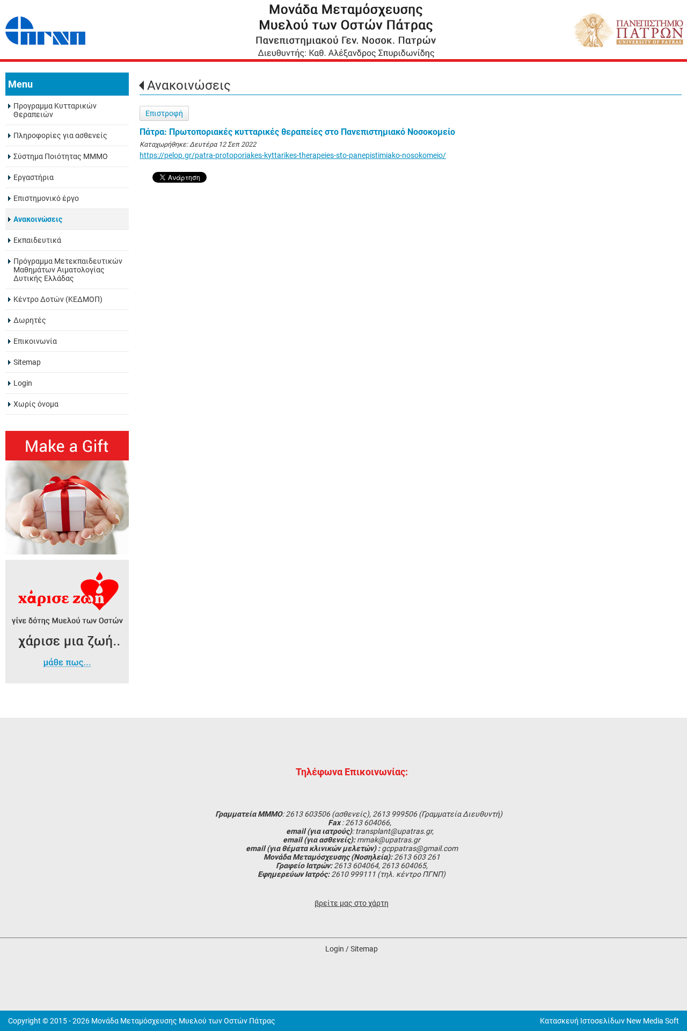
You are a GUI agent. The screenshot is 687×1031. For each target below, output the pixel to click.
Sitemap (364, 949)
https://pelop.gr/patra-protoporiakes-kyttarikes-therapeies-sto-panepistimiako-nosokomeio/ (293, 155)
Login (334, 949)
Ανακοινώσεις (189, 85)
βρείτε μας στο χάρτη (352, 903)
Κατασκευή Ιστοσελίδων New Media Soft (609, 1020)
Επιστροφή (164, 113)
